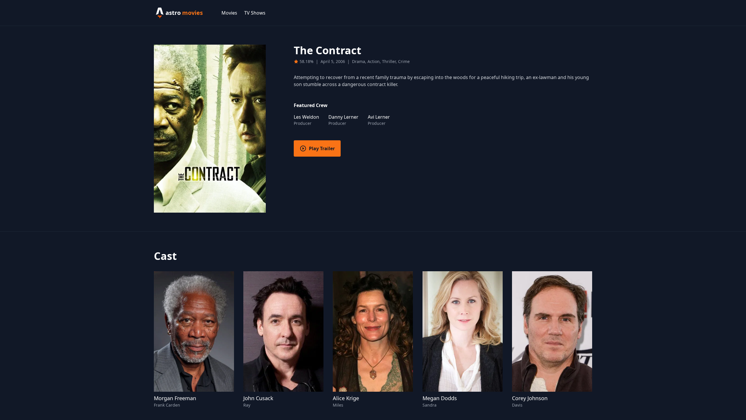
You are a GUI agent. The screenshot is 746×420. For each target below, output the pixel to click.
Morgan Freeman (175, 398)
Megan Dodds (440, 398)
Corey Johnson (530, 398)
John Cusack (258, 398)
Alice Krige (346, 398)
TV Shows (254, 13)
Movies (229, 13)
